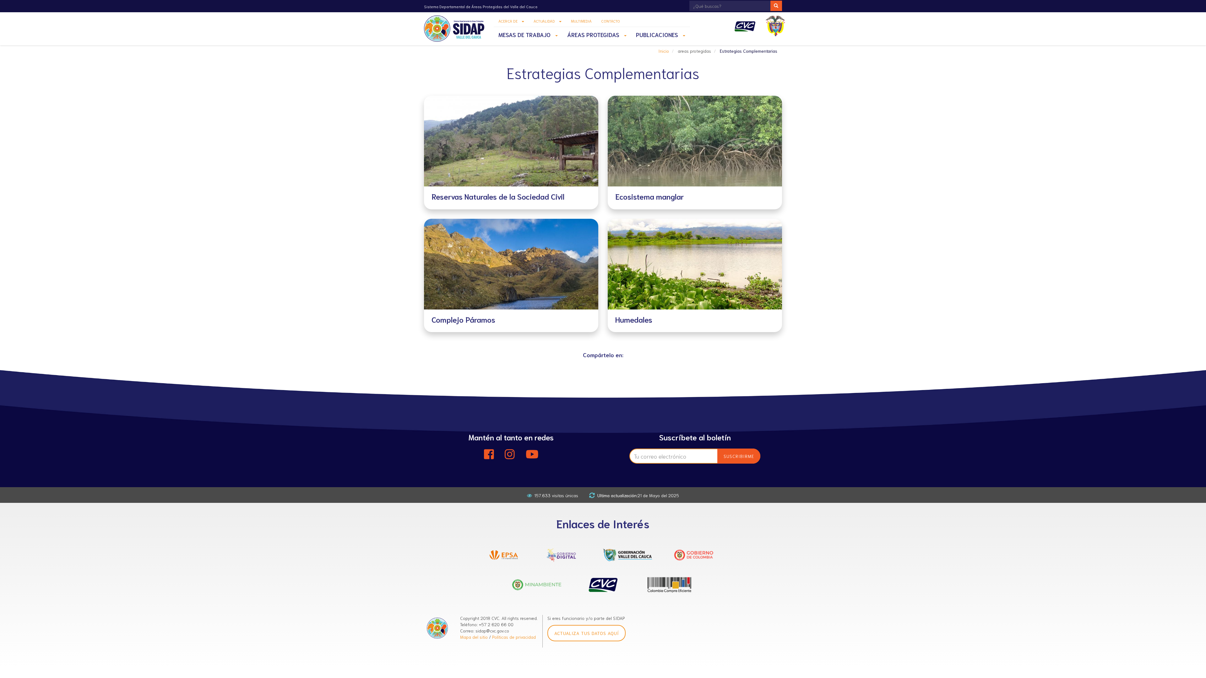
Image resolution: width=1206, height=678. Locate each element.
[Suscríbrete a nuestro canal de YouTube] (532, 454)
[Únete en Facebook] (489, 454)
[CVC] (745, 26)
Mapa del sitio (474, 637)
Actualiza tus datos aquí (586, 633)
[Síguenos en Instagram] (510, 454)
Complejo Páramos (463, 319)
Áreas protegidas (594, 34)
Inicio (663, 51)
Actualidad (545, 21)
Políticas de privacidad (514, 637)
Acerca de (508, 21)
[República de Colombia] (776, 25)
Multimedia (581, 21)
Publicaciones (658, 34)
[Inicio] (456, 28)
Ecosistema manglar (649, 196)
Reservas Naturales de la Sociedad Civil (498, 196)
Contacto (610, 21)
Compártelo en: (603, 354)
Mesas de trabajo (525, 34)
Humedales (633, 319)
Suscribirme (739, 456)
